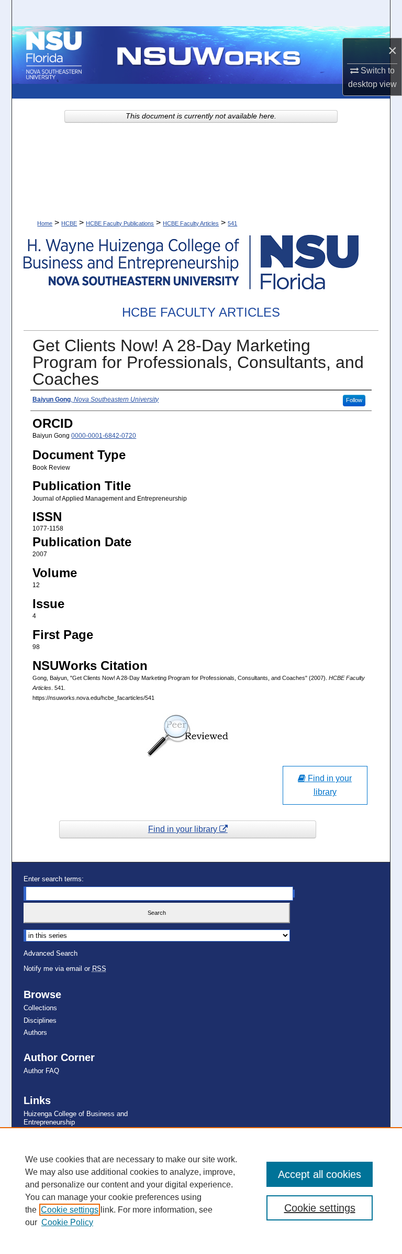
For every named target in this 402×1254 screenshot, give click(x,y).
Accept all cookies (319, 1174)
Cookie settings (69, 1209)
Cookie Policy (67, 1222)
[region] (201, 1190)
